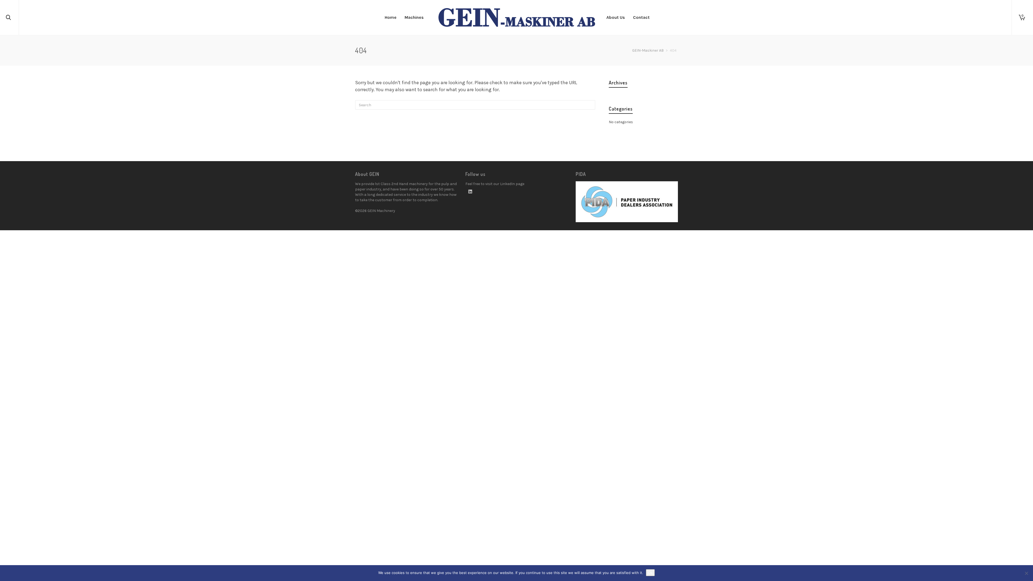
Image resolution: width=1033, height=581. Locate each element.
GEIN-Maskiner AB (648, 50)
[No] (1026, 573)
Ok (650, 573)
